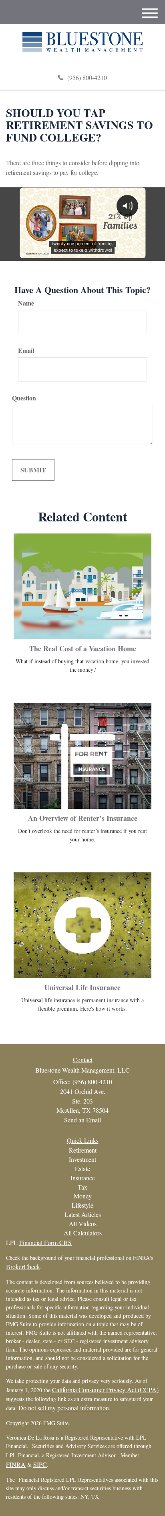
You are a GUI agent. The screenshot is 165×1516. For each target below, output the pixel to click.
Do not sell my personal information (63, 1407)
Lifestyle (82, 1205)
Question (24, 398)
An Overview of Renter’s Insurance (82, 818)
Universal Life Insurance (82, 987)
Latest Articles (82, 1214)
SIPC (40, 1464)
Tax (82, 1187)
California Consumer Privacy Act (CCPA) (105, 1389)
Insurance (82, 1177)
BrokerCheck (23, 1266)
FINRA (16, 1464)
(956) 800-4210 (87, 77)
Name (26, 303)
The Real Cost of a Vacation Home (82, 648)
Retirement (83, 1150)
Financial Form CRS (45, 1242)
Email (26, 350)
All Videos (83, 1223)
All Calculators (83, 1233)
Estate (82, 1168)
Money (83, 1196)
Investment (82, 1159)
